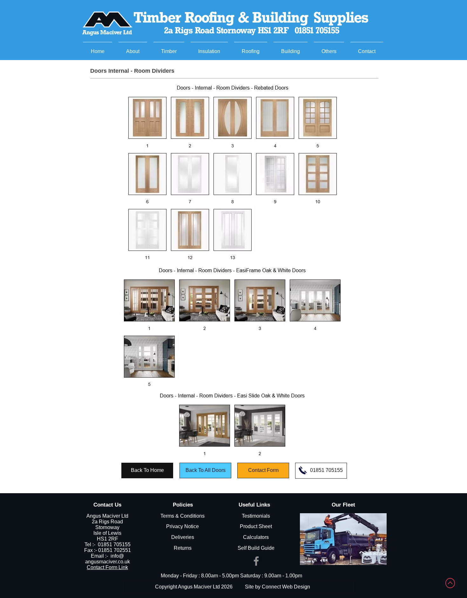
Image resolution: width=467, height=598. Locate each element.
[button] (168, 48)
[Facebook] (256, 561)
